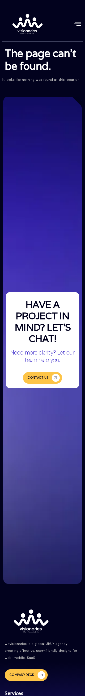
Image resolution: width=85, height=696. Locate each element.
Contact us (38, 378)
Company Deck (21, 675)
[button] (77, 23)
